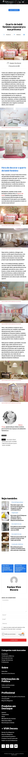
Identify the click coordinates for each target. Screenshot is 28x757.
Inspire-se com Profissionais (9, 740)
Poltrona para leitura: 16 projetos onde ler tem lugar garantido (18, 538)
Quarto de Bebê (6, 445)
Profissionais (5, 662)
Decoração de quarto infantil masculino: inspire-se (7, 569)
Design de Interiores (7, 660)
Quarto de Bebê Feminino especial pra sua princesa (11, 127)
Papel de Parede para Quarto (9, 443)
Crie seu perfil (5, 698)
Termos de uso (6, 687)
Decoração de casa (16, 524)
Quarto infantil (14, 10)
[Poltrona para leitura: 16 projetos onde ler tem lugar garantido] (5, 536)
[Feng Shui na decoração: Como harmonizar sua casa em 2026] (5, 526)
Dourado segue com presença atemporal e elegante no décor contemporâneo (17, 507)
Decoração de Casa (7, 658)
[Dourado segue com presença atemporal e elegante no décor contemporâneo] (5, 505)
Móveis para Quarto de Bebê (9, 441)
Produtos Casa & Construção (10, 738)
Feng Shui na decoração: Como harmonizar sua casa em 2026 (18, 528)
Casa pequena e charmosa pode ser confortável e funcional (20, 569)
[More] (24, 34)
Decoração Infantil (11, 439)
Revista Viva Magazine (8, 732)
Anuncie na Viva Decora (8, 673)
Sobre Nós (4, 671)
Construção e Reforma (17, 544)
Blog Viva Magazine (7, 700)
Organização (15, 512)
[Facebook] (3, 746)
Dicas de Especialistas (17, 502)
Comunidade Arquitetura (8, 736)
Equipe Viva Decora (15, 63)
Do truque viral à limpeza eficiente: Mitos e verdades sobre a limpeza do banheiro (18, 518)
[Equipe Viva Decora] (8, 63)
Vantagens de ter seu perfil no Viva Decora (13, 696)
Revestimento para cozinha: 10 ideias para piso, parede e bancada (18, 548)
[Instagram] (7, 746)
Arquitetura (5, 654)
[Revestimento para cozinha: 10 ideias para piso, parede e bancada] (5, 547)
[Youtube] (16, 746)
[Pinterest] (11, 746)
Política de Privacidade (8, 685)
